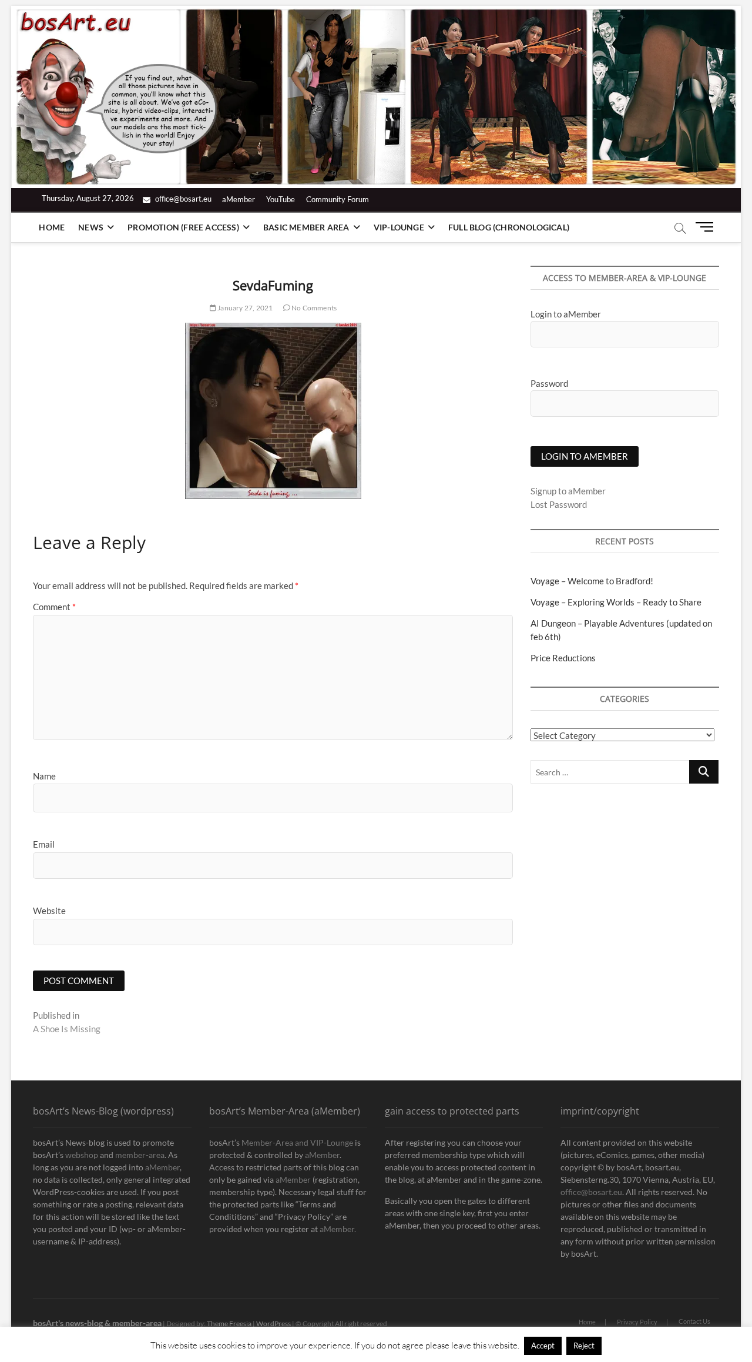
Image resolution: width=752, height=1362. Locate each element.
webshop (81, 1155)
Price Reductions (563, 657)
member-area (139, 1155)
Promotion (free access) (183, 227)
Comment (54, 606)
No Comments (313, 307)
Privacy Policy (637, 1322)
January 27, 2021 (244, 307)
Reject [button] (584, 1345)
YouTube (280, 199)
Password (549, 383)
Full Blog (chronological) (508, 227)
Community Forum (337, 199)
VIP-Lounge (399, 227)
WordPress (273, 1323)
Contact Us (694, 1321)
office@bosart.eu (182, 198)
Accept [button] (543, 1345)
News (90, 227)
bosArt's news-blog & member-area (97, 1323)
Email (44, 844)
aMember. (338, 1229)
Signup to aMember (568, 491)
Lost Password (559, 504)
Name (44, 776)
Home (52, 227)
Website (49, 910)
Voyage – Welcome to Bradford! (592, 580)
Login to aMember (566, 314)
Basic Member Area (306, 227)
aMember (238, 199)
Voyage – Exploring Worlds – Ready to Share (616, 602)
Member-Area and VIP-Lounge (297, 1142)
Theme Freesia (229, 1323)
